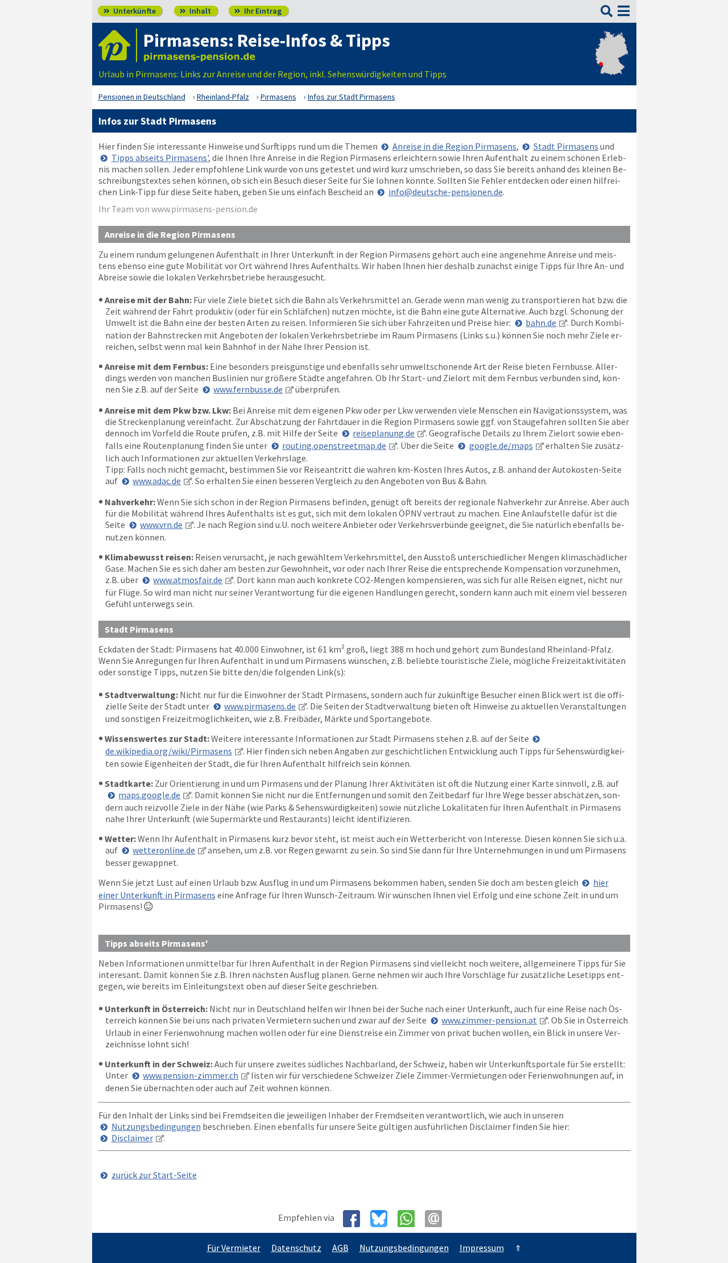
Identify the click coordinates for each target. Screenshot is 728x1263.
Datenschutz (296, 1247)
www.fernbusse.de (248, 389)
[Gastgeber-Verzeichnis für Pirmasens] (117, 45)
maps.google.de (149, 794)
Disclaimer (132, 1138)
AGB (340, 1247)
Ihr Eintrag (258, 11)
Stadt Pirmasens (565, 146)
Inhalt (195, 11)
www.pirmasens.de (260, 706)
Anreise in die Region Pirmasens (454, 146)
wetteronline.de (164, 850)
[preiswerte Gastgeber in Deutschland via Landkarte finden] (611, 62)
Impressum (482, 1247)
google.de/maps (501, 445)
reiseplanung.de (384, 433)
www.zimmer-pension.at (489, 1020)
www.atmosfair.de (187, 579)
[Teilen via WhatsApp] (410, 1218)
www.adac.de (157, 480)
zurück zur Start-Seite (154, 1175)
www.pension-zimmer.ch (190, 1075)
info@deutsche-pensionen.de (445, 191)
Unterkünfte (130, 11)
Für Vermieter (233, 1247)
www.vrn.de (161, 524)
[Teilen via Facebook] (356, 1218)
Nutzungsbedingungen (156, 1126)
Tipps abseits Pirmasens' (159, 157)
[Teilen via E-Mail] (437, 1218)
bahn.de (541, 322)
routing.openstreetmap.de (334, 445)
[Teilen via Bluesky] (383, 1218)
